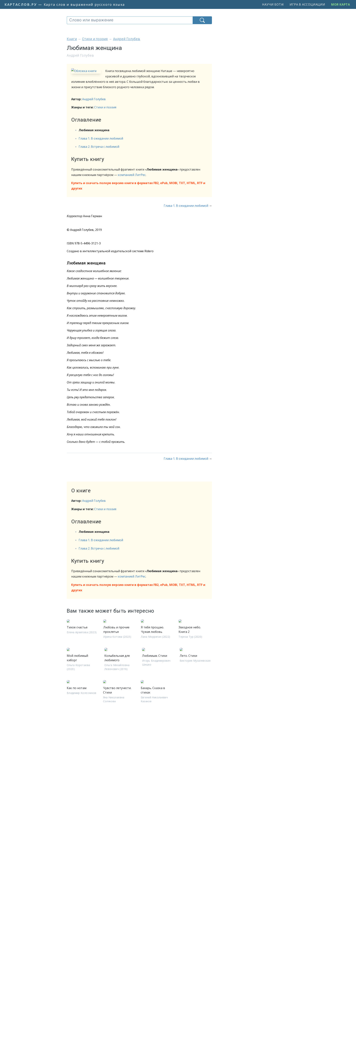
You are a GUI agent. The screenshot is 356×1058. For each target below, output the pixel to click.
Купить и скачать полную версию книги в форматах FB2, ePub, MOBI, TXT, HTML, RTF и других (138, 185)
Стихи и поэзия (105, 107)
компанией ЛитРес (132, 175)
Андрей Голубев (94, 99)
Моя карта (340, 4)
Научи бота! (273, 4)
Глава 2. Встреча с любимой (99, 147)
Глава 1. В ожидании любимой (101, 138)
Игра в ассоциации (307, 4)
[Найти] (202, 20)
